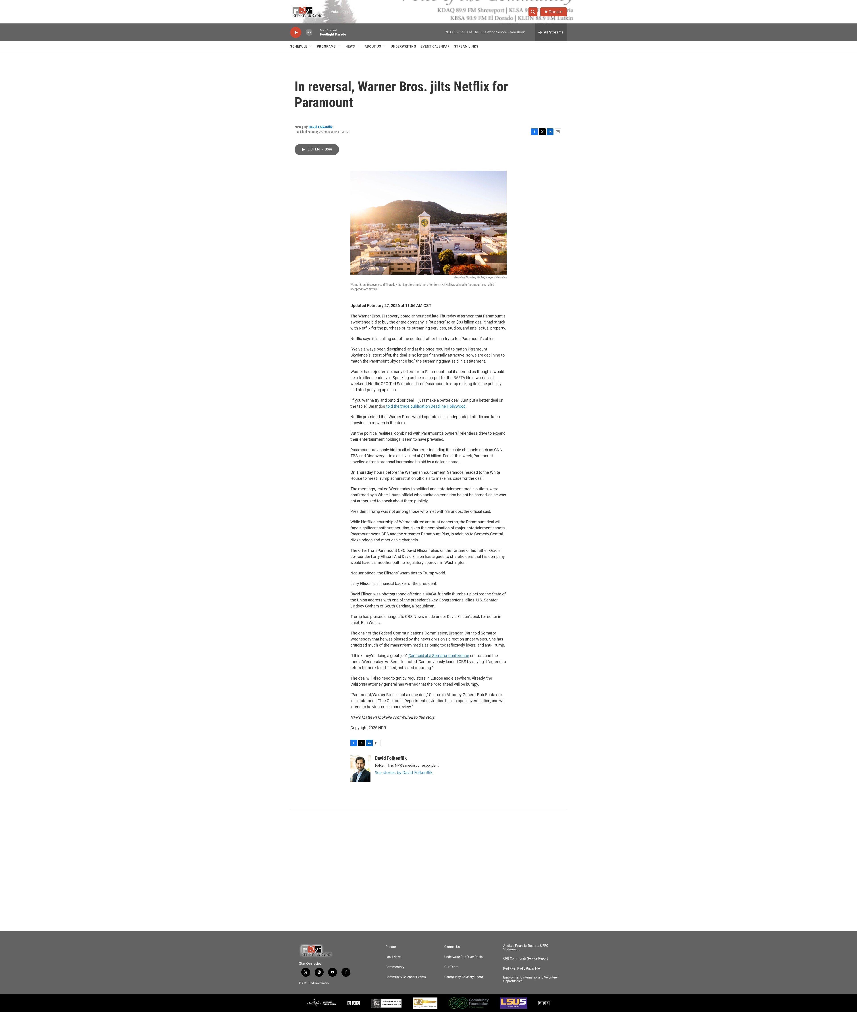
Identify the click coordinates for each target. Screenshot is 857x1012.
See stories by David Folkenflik (404, 772)
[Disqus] (428, 870)
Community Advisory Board (463, 977)
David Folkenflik (321, 127)
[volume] (309, 32)
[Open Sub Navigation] (310, 46)
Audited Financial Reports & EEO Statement (525, 947)
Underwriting (403, 46)
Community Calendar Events (406, 977)
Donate (555, 11)
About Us (373, 46)
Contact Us (452, 947)
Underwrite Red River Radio (463, 957)
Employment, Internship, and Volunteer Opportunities (530, 979)
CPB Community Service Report (525, 958)
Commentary (395, 967)
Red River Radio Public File (521, 968)
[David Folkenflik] (360, 768)
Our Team (451, 967)
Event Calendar (435, 46)
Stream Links (466, 46)
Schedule (298, 46)
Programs (326, 46)
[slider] (316, 32)
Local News (393, 957)
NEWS (350, 46)
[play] (295, 32)
